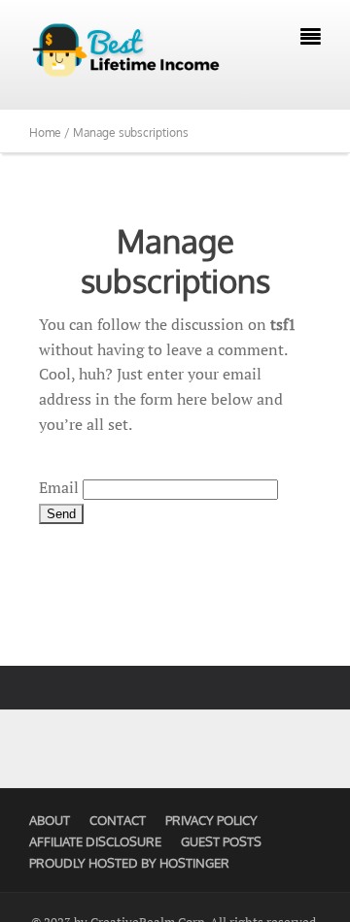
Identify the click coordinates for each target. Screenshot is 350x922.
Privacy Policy (211, 820)
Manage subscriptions (175, 260)
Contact (117, 820)
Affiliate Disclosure (95, 841)
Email (59, 487)
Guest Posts (221, 841)
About (49, 820)
